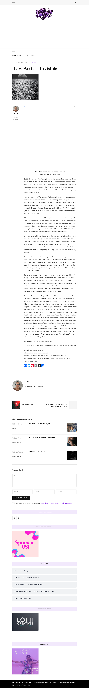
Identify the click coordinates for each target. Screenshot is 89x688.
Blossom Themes (63, 683)
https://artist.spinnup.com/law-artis (36, 353)
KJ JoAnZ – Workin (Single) (40, 424)
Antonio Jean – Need (37, 451)
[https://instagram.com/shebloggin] (18, 518)
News (19, 442)
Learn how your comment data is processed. (56, 503)
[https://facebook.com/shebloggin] (14, 518)
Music (34, 62)
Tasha (16, 113)
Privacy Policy (26, 685)
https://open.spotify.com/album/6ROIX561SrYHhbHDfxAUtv (45, 356)
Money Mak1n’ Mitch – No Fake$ (42, 437)
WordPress (17, 685)
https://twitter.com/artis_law (34, 350)
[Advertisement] (44, 33)
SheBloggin (27, 683)
